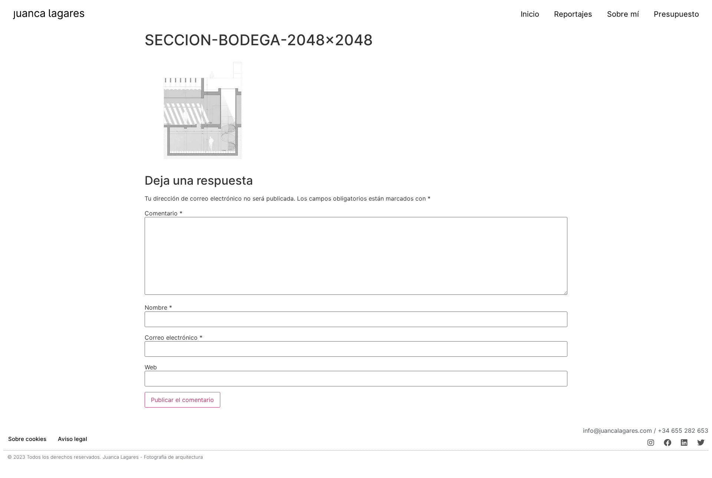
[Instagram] (650, 442)
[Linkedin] (684, 442)
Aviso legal (72, 438)
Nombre (158, 307)
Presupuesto (676, 14)
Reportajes (573, 14)
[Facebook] (667, 442)
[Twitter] (700, 442)
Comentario (163, 213)
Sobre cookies (27, 438)
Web (151, 367)
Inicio (530, 14)
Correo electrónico (173, 337)
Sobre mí (623, 14)
